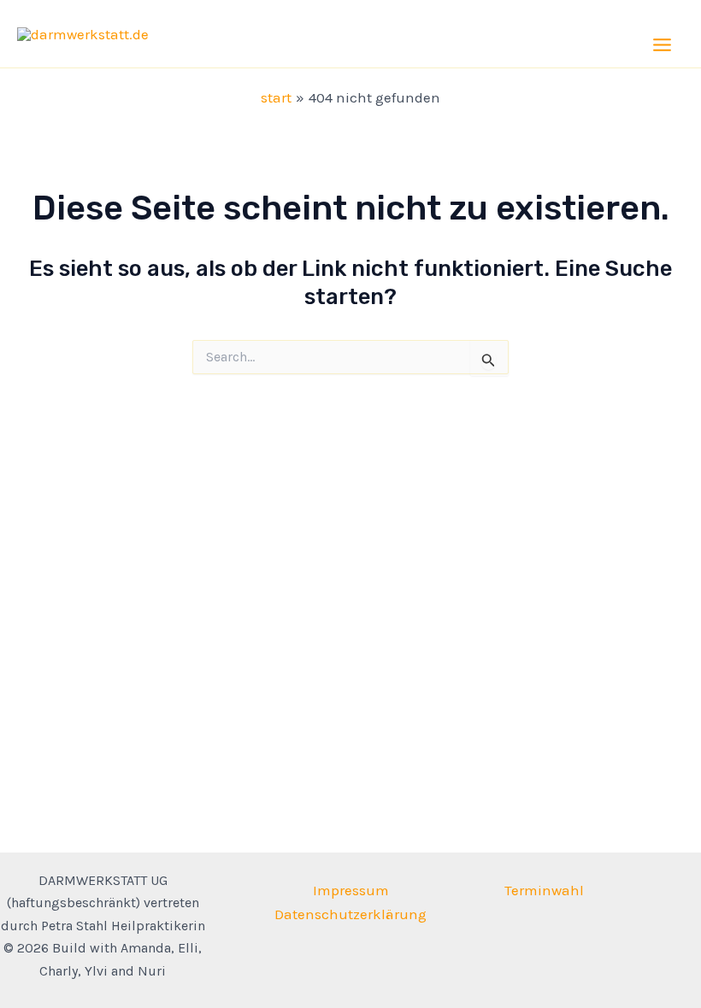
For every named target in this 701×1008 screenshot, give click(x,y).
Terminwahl (544, 890)
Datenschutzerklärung (350, 914)
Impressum (351, 890)
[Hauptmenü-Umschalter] (663, 45)
